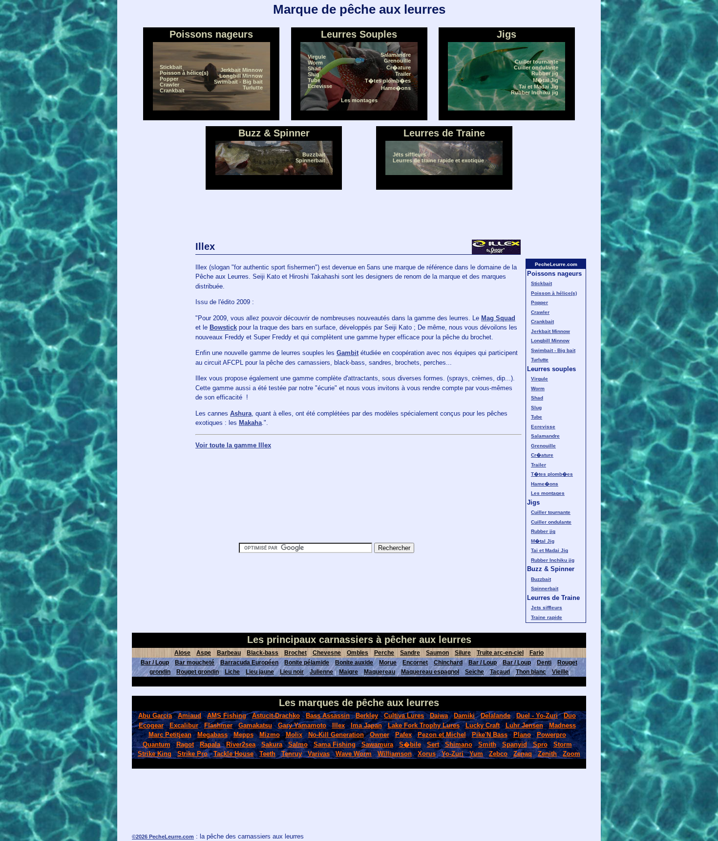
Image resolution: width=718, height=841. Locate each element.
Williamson (395, 753)
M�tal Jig (545, 80)
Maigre (348, 671)
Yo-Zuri (453, 753)
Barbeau (229, 652)
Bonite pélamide (306, 662)
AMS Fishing (226, 715)
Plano (522, 734)
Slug (313, 74)
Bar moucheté (194, 662)
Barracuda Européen (249, 662)
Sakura (271, 744)
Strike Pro (192, 753)
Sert (433, 744)
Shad (314, 68)
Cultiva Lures (404, 715)
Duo (570, 715)
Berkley (367, 715)
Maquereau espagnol (430, 671)
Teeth (267, 753)
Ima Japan (366, 725)
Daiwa (439, 715)
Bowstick (223, 327)
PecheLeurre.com (556, 264)
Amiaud (189, 715)
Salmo (298, 744)
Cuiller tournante (536, 62)
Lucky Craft (482, 725)
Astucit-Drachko (276, 715)
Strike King (154, 753)
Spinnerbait (310, 160)
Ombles (357, 652)
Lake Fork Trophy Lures (424, 725)
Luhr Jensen (524, 725)
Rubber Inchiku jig (534, 92)
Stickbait (171, 67)
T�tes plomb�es (388, 81)
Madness (562, 725)
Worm (315, 63)
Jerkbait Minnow (241, 70)
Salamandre (395, 55)
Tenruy (291, 753)
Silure (463, 652)
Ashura (241, 413)
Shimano (458, 744)
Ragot (185, 744)
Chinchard (448, 662)
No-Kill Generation (336, 734)
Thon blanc (531, 671)
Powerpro (551, 734)
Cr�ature (398, 67)
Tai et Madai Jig (538, 86)
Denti (544, 662)
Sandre (410, 652)
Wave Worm (354, 753)
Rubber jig (544, 73)
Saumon (437, 652)
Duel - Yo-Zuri (537, 715)
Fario (536, 652)
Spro (540, 744)
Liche (232, 671)
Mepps (243, 734)
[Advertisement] (359, 215)
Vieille (560, 671)
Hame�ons (396, 88)
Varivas (319, 753)
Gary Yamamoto (302, 725)
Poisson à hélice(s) (184, 73)
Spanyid (514, 744)
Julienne (321, 671)
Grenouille (397, 61)
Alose (182, 652)
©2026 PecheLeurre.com (163, 837)
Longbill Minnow (241, 76)
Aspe (203, 652)
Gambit (348, 352)
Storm (562, 744)
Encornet (415, 662)
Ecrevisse (320, 86)
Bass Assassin (328, 715)
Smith (487, 744)
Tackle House (233, 753)
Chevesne (327, 652)
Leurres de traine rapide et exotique (438, 160)
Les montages (359, 100)
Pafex (403, 734)
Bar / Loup (155, 662)
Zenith (547, 753)
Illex (338, 725)
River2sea (240, 744)
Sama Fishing (335, 744)
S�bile (410, 744)
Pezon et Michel (442, 734)
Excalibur (183, 725)
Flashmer (218, 725)
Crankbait (172, 90)
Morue (388, 662)
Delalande (495, 715)
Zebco (498, 753)
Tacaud (500, 671)
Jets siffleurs (409, 154)
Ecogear (151, 725)
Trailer (403, 74)
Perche (384, 652)
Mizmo (269, 734)
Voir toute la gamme (233, 445)
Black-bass (262, 652)
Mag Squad (498, 318)
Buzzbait (313, 154)
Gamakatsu (255, 725)
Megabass (212, 734)
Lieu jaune (260, 671)
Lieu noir (292, 671)
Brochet (295, 652)
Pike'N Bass (489, 734)
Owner (379, 734)
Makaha (250, 422)
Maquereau (379, 671)
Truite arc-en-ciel (500, 652)
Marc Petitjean (169, 734)
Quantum (156, 744)
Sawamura (377, 744)
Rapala (210, 744)
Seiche (474, 671)
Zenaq (522, 753)
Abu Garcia (155, 715)
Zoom (571, 753)
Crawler (169, 85)
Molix (294, 734)
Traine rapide (546, 617)
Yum (476, 753)
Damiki (464, 715)
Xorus (427, 753)
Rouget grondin (197, 671)
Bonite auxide (354, 662)
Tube (314, 80)
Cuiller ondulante (536, 67)
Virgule (317, 57)
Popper (169, 79)
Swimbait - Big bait (238, 82)
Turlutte (253, 87)
